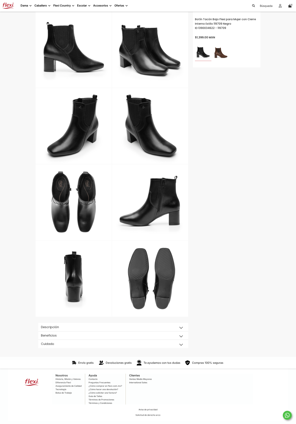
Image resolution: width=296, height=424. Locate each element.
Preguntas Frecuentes (99, 382)
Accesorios (100, 5)
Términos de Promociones (101, 399)
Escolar (82, 5)
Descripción (50, 327)
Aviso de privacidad (148, 409)
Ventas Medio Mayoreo (140, 379)
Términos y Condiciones (100, 403)
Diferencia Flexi (63, 382)
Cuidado (47, 344)
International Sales (138, 382)
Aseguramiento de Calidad (69, 386)
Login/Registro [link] (280, 6)
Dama (24, 5)
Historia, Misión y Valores (68, 379)
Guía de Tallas (95, 396)
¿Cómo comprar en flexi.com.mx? (105, 386)
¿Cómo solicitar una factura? (103, 392)
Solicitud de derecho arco (147, 415)
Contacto (93, 379)
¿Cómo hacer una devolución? (103, 389)
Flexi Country (62, 5)
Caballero (40, 5)
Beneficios (49, 335)
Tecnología (61, 389)
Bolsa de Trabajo (64, 392)
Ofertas (119, 5)
